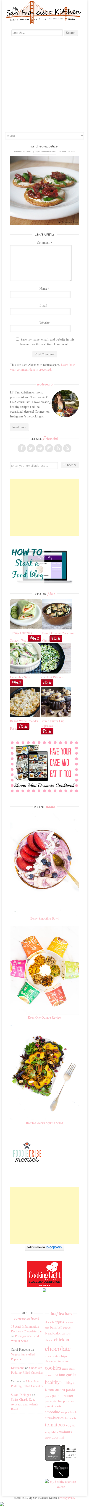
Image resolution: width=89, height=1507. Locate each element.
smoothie (52, 1411)
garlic (71, 1374)
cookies (53, 1367)
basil (53, 1327)
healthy (52, 1382)
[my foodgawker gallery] (53, 1459)
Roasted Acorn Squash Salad (44, 1123)
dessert (49, 1375)
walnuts (65, 1431)
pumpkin (50, 1406)
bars (47, 1327)
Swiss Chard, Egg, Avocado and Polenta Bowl (24, 1404)
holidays (67, 1382)
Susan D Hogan (21, 1394)
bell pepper (65, 1327)
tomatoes (55, 1424)
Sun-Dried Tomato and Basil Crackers (58, 152)
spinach (72, 1412)
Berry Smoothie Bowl (44, 918)
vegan (70, 1425)
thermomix (70, 1418)
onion (60, 1389)
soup (64, 1412)
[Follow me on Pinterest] (40, 448)
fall (56, 1375)
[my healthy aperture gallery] (61, 1486)
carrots (66, 1333)
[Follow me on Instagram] (49, 448)
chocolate (58, 1348)
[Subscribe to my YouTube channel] (58, 448)
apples (59, 1321)
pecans (48, 1401)
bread (48, 1333)
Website (44, 322)
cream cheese (69, 1368)
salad (59, 1406)
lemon (49, 1389)
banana (69, 1322)
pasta (70, 1389)
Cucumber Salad (20, 677)
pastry (48, 1396)
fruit (62, 1374)
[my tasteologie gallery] (61, 1477)
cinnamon (63, 1361)
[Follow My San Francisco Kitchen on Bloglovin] (44, 1249)
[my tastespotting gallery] (69, 1459)
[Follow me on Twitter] (31, 448)
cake (57, 1333)
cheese (49, 1340)
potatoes (68, 1401)
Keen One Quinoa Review (44, 1017)
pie (54, 1401)
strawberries (54, 1417)
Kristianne (17, 1367)
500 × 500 (36, 152)
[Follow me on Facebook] (22, 448)
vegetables (51, 1432)
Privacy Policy (67, 1497)
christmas (50, 1361)
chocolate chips (56, 1356)
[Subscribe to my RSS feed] (67, 448)
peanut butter (62, 1395)
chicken (61, 1339)
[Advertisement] (44, 84)
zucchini (58, 1437)
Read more (19, 427)
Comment (44, 242)
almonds (49, 1322)
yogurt (48, 1437)
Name (44, 288)
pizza (59, 1401)
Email (44, 305)
